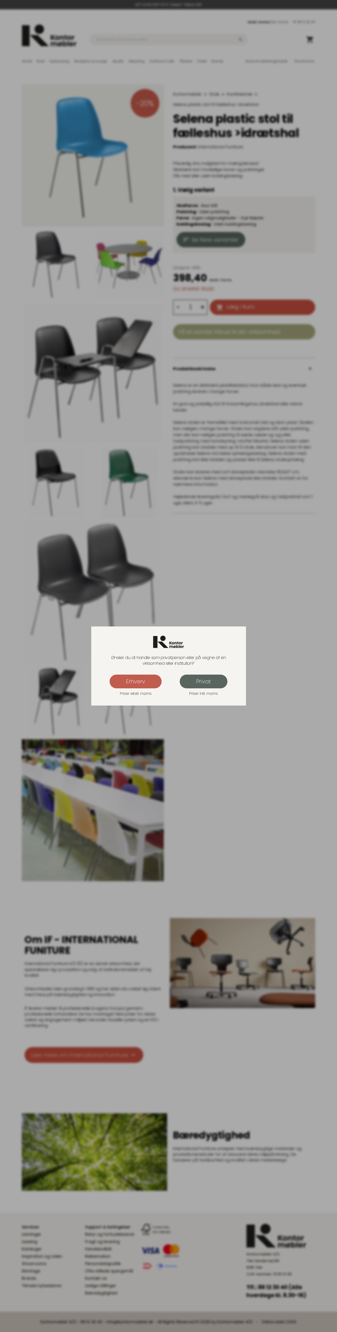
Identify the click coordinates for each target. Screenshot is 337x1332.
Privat (203, 681)
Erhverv (135, 681)
